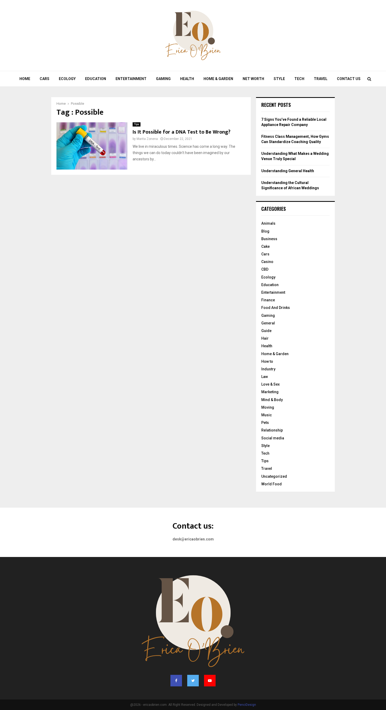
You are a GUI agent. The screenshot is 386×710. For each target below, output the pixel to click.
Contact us (349, 79)
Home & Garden (218, 79)
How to (267, 361)
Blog (265, 231)
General (268, 323)
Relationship (272, 430)
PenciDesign (247, 705)
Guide (266, 331)
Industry (268, 369)
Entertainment (131, 79)
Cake (265, 246)
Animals (268, 223)
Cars (44, 79)
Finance (268, 300)
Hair (265, 338)
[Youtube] (210, 680)
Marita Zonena (147, 139)
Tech (299, 79)
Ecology (67, 79)
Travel (320, 79)
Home (24, 79)
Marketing (270, 392)
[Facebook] (176, 680)
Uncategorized (274, 476)
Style (279, 79)
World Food (271, 484)
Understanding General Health (287, 171)
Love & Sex (270, 384)
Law (264, 377)
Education (95, 79)
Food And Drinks (275, 308)
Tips (136, 124)
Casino (267, 262)
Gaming (163, 79)
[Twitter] (193, 680)
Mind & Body (272, 400)
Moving (267, 407)
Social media (272, 438)
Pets (265, 422)
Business (269, 239)
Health (187, 79)
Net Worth (253, 79)
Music (266, 415)
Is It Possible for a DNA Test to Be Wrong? (181, 132)
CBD (264, 269)
